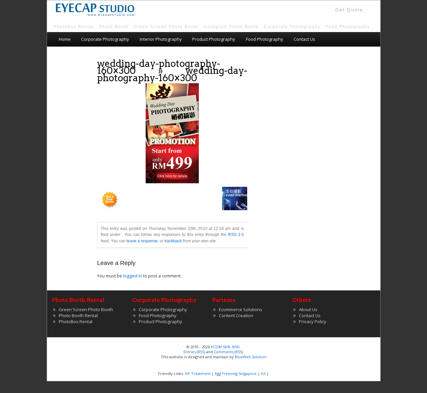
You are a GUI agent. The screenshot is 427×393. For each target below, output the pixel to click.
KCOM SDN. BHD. (226, 346)
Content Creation (236, 315)
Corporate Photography (105, 39)
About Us (308, 309)
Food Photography (264, 39)
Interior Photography (161, 39)
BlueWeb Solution (251, 356)
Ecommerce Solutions (240, 309)
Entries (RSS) (194, 351)
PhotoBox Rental (75, 321)
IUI (263, 373)
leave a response (142, 241)
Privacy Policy (312, 321)
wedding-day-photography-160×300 (158, 67)
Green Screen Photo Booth (86, 309)
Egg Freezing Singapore (236, 373)
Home (65, 39)
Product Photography (213, 39)
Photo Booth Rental (78, 315)
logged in (132, 276)
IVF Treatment (197, 373)
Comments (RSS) (228, 351)
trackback (173, 241)
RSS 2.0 (236, 234)
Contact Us (304, 39)
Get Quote (349, 9)
